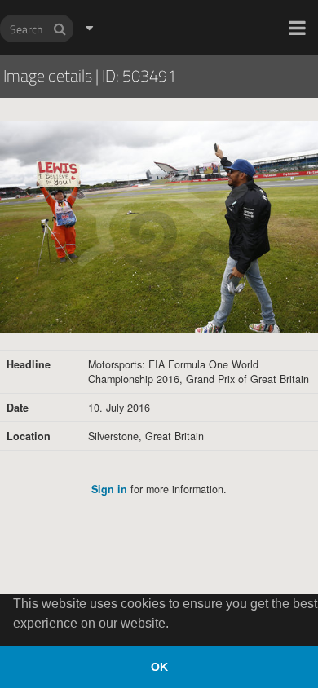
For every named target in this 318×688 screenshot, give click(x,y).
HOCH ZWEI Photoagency (132, 0)
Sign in (109, 489)
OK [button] (159, 666)
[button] (297, 27)
